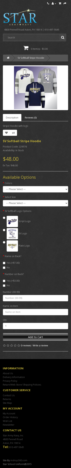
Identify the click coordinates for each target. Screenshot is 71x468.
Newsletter (8, 424)
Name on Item (10, 306)
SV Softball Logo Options (18, 211)
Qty (5, 319)
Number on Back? (14, 274)
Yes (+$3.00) (13, 280)
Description (12, 117)
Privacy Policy (10, 380)
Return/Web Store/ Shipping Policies (22, 384)
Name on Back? (13, 256)
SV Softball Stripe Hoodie (31, 58)
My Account (9, 413)
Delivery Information (14, 377)
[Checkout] (65, 3)
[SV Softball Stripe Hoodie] (35, 87)
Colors (8, 183)
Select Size (10, 197)
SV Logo (22, 233)
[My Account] (54, 3)
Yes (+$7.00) (13, 262)
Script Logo (24, 221)
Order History (10, 417)
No (8, 267)
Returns (7, 399)
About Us (8, 373)
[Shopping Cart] (60, 3)
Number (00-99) (11, 292)
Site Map (7, 403)
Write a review (40, 345)
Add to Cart (35, 337)
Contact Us (9, 395)
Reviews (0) (31, 117)
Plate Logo (24, 245)
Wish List (7, 421)
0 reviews (26, 345)
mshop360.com (18, 460)
